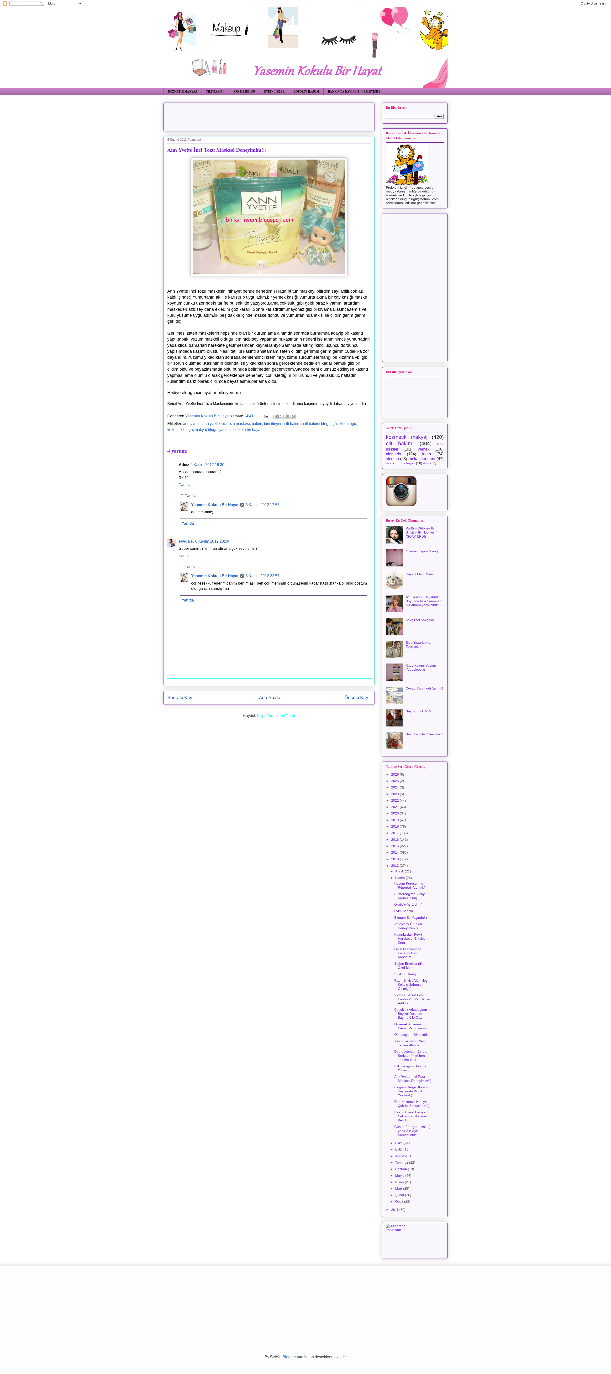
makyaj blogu (206, 430)
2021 (395, 807)
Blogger (289, 1357)
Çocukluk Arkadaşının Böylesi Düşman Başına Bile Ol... (410, 1014)
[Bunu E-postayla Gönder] (275, 416)
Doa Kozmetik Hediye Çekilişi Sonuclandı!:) (411, 1104)
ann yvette (191, 424)
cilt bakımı (292, 424)
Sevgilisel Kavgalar (420, 620)
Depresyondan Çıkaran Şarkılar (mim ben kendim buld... (411, 1056)
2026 (395, 774)
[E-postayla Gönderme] (265, 416)
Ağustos (401, 1156)
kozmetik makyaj (406, 437)
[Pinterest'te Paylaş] (293, 416)
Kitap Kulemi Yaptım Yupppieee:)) (421, 667)
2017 (395, 833)
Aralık (400, 871)
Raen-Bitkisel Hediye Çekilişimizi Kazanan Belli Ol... (411, 1116)
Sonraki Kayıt (181, 697)
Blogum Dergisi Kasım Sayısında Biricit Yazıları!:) (411, 1091)
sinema (392, 458)
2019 (395, 820)
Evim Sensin (403, 911)
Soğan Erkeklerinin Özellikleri (408, 966)
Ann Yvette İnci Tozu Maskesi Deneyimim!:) (412, 1079)
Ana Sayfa (269, 697)
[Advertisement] (283, 115)
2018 (395, 826)
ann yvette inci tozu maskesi (226, 424)
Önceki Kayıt (357, 697)
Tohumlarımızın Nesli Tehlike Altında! (410, 1043)
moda (390, 463)
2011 (395, 1210)
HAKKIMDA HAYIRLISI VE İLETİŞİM (354, 91)
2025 (395, 781)
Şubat (400, 1195)
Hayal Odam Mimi (419, 574)
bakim (257, 424)
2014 (395, 852)
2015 (395, 846)
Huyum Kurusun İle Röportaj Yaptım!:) (409, 885)
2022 (395, 800)
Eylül (399, 1149)
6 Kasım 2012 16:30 (207, 465)
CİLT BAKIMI (215, 91)
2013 (395, 859)
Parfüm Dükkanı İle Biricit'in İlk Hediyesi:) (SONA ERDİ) (421, 532)
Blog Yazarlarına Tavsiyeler (418, 644)
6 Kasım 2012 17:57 (262, 505)
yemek (424, 449)
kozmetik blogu (180, 430)
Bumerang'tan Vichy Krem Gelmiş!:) (409, 896)
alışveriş (393, 454)
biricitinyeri (273, 424)
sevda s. (186, 541)
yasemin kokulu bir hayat (240, 430)
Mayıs (400, 1175)
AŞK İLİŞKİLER (244, 91)
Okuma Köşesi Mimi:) (422, 551)
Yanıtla (184, 484)
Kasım (400, 878)
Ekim (399, 1143)
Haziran (401, 1169)
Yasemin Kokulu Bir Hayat (214, 505)
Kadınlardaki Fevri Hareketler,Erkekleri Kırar (410, 938)
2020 (395, 813)
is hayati (409, 463)
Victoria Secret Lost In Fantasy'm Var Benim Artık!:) (412, 999)
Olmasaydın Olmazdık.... (413, 1035)
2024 (395, 787)
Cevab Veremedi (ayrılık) (424, 688)
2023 (395, 794)
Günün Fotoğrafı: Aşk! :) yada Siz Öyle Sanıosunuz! (412, 1131)
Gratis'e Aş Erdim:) (408, 904)
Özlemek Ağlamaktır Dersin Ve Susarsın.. (411, 1026)
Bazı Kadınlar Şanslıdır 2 (424, 734)
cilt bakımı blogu (317, 424)
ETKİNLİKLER (274, 91)
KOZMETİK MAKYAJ (182, 91)
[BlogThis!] (279, 416)
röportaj (427, 463)
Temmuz (402, 1162)
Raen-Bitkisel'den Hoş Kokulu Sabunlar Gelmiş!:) (410, 984)
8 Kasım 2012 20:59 (212, 541)
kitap (426, 454)
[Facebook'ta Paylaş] (288, 416)
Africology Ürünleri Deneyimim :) (408, 926)
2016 (395, 839)
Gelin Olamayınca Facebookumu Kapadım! (407, 953)
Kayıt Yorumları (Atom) (276, 716)
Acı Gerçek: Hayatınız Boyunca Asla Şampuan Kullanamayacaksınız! (424, 601)
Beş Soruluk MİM (419, 711)
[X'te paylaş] (284, 416)
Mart (399, 1188)
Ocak (399, 1201)
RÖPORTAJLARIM (306, 91)
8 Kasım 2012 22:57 (262, 576)
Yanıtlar (191, 495)
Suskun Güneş (405, 974)
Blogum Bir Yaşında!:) (410, 917)
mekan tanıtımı (422, 458)
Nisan (400, 1182)
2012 (395, 865)
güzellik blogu (344, 424)
